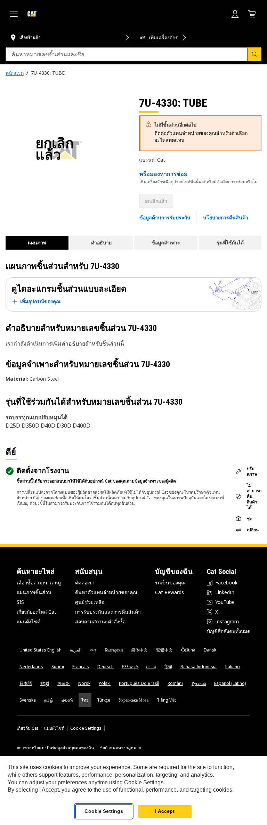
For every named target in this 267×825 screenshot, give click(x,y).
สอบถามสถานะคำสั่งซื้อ (100, 621)
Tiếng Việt (166, 700)
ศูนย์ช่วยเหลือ (89, 602)
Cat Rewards (169, 592)
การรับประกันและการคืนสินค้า (108, 611)
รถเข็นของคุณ (170, 582)
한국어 (63, 683)
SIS (20, 602)
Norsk (84, 683)
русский (199, 683)
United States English (40, 650)
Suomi (57, 667)
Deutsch (105, 667)
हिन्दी (168, 667)
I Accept (165, 811)
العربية (75, 650)
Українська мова (133, 700)
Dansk (210, 650)
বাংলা (93, 650)
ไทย (85, 700)
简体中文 (139, 650)
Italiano (232, 667)
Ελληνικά (130, 667)
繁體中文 (164, 650)
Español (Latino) (230, 683)
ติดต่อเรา (85, 582)
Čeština (188, 650)
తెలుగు (67, 700)
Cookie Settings (86, 728)
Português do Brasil (139, 683)
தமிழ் (48, 700)
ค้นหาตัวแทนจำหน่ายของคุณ (106, 592)
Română (175, 683)
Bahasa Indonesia (198, 667)
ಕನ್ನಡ (44, 683)
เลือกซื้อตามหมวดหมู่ (39, 582)
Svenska (27, 700)
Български (114, 650)
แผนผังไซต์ (28, 621)
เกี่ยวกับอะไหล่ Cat (36, 611)
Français (80, 667)
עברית (151, 667)
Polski (105, 683)
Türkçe (103, 700)
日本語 (25, 683)
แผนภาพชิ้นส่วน (34, 592)
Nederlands (31, 667)
